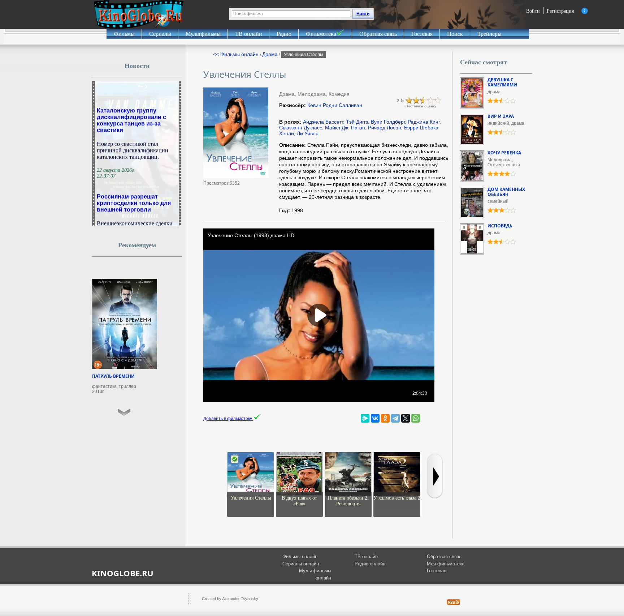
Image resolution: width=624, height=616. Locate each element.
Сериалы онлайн (300, 563)
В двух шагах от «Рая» (299, 500)
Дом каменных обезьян (506, 191)
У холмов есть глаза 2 (396, 498)
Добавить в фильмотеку (228, 418)
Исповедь (500, 226)
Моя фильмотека (445, 563)
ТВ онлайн (248, 34)
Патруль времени (113, 376)
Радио (284, 34)
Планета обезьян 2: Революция (348, 500)
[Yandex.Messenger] (365, 418)
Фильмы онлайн (299, 556)
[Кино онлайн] (139, 14)
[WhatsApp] (415, 418)
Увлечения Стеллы (251, 498)
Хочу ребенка (504, 153)
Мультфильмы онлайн (315, 574)
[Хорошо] (430, 100)
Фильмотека (321, 34)
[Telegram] (395, 418)
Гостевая (422, 34)
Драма (270, 54)
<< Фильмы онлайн (236, 54)
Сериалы (160, 34)
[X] (405, 418)
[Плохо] (409, 100)
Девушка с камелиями (502, 82)
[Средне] (423, 100)
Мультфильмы (203, 34)
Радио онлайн (370, 563)
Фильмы (124, 34)
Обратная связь (378, 34)
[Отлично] (438, 100)
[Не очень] (416, 100)
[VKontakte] (375, 418)
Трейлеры (489, 34)
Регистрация (560, 10)
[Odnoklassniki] (385, 418)
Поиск (455, 34)
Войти (533, 10)
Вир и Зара (501, 116)
